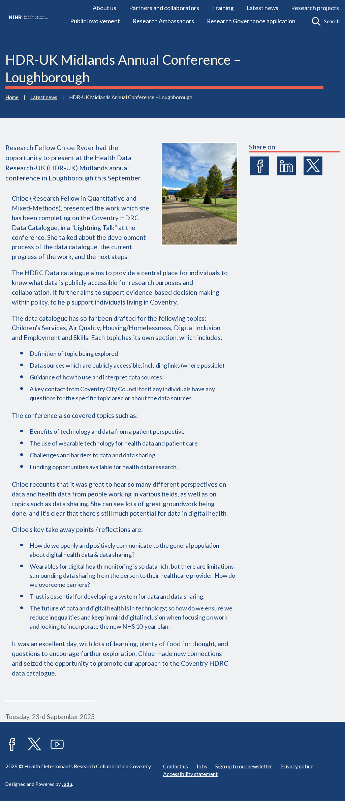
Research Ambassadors (163, 21)
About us (104, 7)
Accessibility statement (190, 774)
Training (223, 7)
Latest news (262, 7)
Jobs (201, 766)
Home (12, 97)
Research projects (315, 7)
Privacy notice (296, 766)
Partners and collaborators (164, 7)
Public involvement (95, 21)
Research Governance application (251, 21)
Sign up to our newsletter (243, 766)
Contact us (175, 766)
